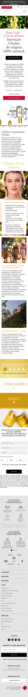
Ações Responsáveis (6, 621)
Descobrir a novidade (14, 57)
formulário (17, 668)
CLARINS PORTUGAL (14, 680)
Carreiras (3, 629)
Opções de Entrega (6, 595)
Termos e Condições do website (14, 688)
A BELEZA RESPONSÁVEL (14, 98)
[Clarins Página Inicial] (7, 7)
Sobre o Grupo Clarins (7, 619)
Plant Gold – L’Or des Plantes (14, 90)
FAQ (2, 600)
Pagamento (4, 598)
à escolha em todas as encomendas (20, 544)
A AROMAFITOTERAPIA (14, 94)
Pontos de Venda (5, 626)
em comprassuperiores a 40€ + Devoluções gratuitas (7, 544)
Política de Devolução (7, 593)
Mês (11, 460)
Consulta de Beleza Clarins (8, 603)
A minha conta (5, 588)
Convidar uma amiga (6, 610)
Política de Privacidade (20, 464)
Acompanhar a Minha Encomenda (10, 590)
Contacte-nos (4, 605)
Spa (2, 624)
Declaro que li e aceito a (14, 464)
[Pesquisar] (24, 11)
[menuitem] (18, 7)
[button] (25, 688)
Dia (2, 460)
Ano (20, 460)
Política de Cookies (6, 608)
